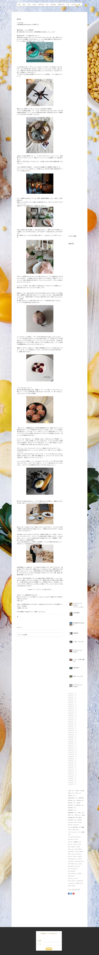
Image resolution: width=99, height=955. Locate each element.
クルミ (80, 863)
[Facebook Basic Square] (69, 893)
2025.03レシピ (80, 800)
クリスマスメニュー (79, 861)
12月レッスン (71, 793)
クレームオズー (72, 871)
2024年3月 (81, 798)
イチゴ (69, 829)
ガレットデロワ (79, 851)
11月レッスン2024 (79, 790)
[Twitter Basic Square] (71, 893)
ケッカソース (71, 883)
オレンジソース (77, 844)
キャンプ (70, 856)
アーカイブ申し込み (73, 827)
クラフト (80, 859)
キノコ (73, 854)
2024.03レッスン (72, 795)
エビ (80, 842)
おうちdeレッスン (72, 820)
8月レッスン (71, 815)
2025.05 (78, 803)
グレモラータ (79, 881)
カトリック (70, 849)
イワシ (69, 834)
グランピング (71, 876)
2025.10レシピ (71, 805)
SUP (77, 817)
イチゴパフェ (75, 829)
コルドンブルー (72, 885)
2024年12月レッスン (73, 798)
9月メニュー (78, 815)
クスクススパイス (72, 859)
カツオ (78, 846)
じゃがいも (70, 822)
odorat (80, 817)
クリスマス (70, 861)
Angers (83, 815)
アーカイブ (76, 825)
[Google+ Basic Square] (73, 893)
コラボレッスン (79, 883)
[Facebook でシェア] (17, 616)
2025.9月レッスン (72, 810)
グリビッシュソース (73, 878)
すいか (76, 822)
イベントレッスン (72, 832)
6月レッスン (81, 812)
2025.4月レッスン (72, 807)
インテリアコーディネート (74, 837)
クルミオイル (71, 866)
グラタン (80, 873)
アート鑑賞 (81, 827)
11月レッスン (71, 790)
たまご (80, 822)
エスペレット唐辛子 (73, 842)
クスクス (79, 856)
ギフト (74, 856)
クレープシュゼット (73, 868)
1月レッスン (78, 793)
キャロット (79, 854)
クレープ (77, 866)
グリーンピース (72, 881)
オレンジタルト (72, 846)
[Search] (85, 6)
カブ (75, 849)
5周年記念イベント (72, 812)
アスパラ (70, 825)
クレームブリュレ (72, 873)
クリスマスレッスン (73, 863)
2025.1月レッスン (80, 805)
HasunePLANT (71, 817)
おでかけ (79, 820)
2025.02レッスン (72, 800)
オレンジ (70, 844)
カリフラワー (71, 851)
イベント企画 (81, 832)
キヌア (69, 854)
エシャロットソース (73, 839)
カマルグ (79, 849)
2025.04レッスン (72, 803)
